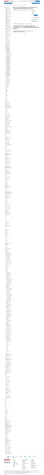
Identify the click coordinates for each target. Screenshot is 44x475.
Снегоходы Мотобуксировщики (8, 106)
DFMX (7, 347)
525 (6, 219)
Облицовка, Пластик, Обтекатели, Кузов (7, 171)
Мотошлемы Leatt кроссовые (8, 256)
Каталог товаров (7, 3)
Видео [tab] (19, 23)
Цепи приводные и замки (8, 214)
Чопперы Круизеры (7, 83)
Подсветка (7, 436)
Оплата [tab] (26, 23)
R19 (6, 241)
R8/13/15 (7, 235)
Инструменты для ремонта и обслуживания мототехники (8, 425)
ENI (5, 403)
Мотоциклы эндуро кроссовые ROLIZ (8, 70)
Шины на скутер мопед (7, 249)
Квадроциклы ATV (6, 101)
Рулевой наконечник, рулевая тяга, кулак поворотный (8, 192)
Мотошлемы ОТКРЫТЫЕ (8, 315)
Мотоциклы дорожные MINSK (8, 16)
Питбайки (6, 38)
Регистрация (38, 3)
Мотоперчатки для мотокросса (8, 367)
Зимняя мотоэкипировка (8, 259)
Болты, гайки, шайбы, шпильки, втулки (7, 123)
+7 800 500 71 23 (33, 462)
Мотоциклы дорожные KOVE (8, 13)
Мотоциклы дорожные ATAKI (8, 9)
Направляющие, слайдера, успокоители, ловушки (8, 167)
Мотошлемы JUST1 (8, 328)
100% (7, 346)
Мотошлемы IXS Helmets (9, 320)
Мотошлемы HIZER (8, 283)
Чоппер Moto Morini (8, 84)
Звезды (6, 148)
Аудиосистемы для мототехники (7, 422)
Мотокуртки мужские (8, 340)
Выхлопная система (7, 130)
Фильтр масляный (7, 209)
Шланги (6, 224)
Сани (5, 110)
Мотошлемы (6, 271)
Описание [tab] (15, 23)
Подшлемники (7, 266)
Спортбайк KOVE (8, 79)
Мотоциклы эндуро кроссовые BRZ (8, 49)
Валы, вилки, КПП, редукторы (8, 126)
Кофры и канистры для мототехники (7, 427)
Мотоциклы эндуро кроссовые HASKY (8, 61)
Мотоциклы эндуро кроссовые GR (8, 53)
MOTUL (6, 412)
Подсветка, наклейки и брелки (7, 432)
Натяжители (6, 170)
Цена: (32, 12)
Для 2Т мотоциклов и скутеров (8, 389)
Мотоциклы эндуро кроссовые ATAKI (8, 58)
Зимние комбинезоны (8, 260)
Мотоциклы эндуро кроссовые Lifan (8, 65)
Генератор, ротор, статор (8, 133)
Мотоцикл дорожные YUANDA (8, 23)
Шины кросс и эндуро (7, 248)
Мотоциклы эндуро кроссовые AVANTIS (8, 59)
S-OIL (5, 414)
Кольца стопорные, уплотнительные (7, 158)
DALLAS (6, 402)
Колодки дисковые (8, 381)
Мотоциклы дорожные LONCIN (8, 36)
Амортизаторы (7, 117)
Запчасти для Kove (7, 142)
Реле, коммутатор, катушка (8, 187)
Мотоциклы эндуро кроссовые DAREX (8, 75)
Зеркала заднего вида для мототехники (8, 424)
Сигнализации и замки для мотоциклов (8, 440)
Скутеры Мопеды (24, 461)
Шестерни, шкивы (7, 223)
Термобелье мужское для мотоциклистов (9, 355)
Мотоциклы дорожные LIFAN (8, 15)
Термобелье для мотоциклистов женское (8, 337)
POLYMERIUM (6, 413)
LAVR (5, 408)
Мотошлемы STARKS (8, 289)
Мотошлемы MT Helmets (9, 278)
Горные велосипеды (7, 446)
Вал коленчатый (7, 125)
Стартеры (6, 200)
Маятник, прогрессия (7, 163)
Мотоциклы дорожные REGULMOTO (8, 20)
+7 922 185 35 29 (30, 1)
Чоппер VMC (7, 85)
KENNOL (6, 418)
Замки (5, 147)
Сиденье (6, 199)
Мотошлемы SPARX (8, 298)
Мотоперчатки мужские (8, 341)
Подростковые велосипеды (8, 452)
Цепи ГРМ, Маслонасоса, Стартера (8, 211)
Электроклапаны (7, 229)
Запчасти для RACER (7, 116)
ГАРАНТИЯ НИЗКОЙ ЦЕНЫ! (35, 17)
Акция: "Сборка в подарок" (16, 464)
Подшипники (6, 179)
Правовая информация (15, 463)
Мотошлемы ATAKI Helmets (8, 275)
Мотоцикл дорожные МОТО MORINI (8, 25)
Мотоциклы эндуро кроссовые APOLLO (8, 56)
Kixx (5, 407)
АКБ (5, 374)
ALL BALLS (7, 385)
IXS (6, 352)
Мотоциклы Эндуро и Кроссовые (7, 44)
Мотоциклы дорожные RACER (8, 18)
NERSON (6, 419)
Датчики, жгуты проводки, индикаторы (8, 138)
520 (6, 218)
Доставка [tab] (29, 23)
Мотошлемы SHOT (8, 304)
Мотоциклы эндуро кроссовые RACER (8, 66)
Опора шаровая (7, 174)
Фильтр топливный (8, 397)
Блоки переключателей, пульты (8, 122)
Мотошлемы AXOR (8, 282)
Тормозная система (7, 204)
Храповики (6, 210)
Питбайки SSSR (7, 40)
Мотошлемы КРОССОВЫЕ (9, 288)
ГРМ (5, 135)
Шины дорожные (7, 244)
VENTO (6, 100)
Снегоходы (6, 111)
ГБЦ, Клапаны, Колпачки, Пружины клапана (8, 131)
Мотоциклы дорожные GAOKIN (8, 33)
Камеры (6, 234)
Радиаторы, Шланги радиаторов (7, 185)
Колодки (6, 379)
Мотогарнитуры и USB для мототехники (8, 429)
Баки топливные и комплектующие (7, 119)
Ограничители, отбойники (8, 173)
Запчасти (23, 464)
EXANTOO (7, 351)
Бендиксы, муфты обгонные (8, 120)
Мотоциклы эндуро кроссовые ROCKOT (8, 68)
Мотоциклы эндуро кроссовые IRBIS (8, 63)
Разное (6, 437)
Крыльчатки (6, 162)
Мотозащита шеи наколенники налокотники (9, 254)
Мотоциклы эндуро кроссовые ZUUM (8, 73)
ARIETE (6, 386)
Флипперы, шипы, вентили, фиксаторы (8, 243)
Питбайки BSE (7, 39)
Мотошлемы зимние (8, 261)
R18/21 (6, 240)
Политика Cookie (28, 472)
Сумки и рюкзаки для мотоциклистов (7, 442)
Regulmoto (7, 95)
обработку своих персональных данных (21, 473)
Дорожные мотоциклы (7, 8)
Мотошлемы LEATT (8, 297)
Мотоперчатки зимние (8, 265)
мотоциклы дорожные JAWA (8, 35)
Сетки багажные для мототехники (7, 439)
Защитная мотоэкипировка (8, 253)
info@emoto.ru (32, 464)
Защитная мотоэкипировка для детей (9, 359)
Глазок (6, 134)
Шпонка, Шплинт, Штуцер (8, 225)
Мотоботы (6, 270)
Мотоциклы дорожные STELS (8, 28)
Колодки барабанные (8, 380)
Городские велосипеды (8, 447)
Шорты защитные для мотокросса (8, 370)
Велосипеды (23, 469)
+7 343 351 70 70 (30, 0)
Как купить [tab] (22, 23)
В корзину (36, 15)
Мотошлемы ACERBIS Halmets (8, 301)
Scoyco (7, 342)
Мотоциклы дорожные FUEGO (8, 11)
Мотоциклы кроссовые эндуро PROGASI (8, 51)
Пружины (6, 184)
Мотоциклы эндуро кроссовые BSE (8, 46)
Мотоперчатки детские (8, 363)
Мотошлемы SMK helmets (8, 321)
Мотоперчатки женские (8, 332)
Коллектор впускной (7, 155)
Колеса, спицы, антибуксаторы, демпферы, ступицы (8, 154)
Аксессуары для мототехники (25, 468)
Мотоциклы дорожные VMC (8, 31)
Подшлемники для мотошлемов (8, 323)
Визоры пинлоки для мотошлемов (8, 286)
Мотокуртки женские (8, 333)
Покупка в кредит (15, 462)
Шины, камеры (6, 230)
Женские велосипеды (7, 451)
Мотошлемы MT (8, 327)
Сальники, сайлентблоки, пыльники (8, 196)
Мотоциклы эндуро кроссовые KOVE (8, 48)
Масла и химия (6, 398)
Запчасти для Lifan (7, 143)
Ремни (6, 188)
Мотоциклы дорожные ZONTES (8, 22)
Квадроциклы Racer (7, 105)
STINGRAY (7, 90)
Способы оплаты (15, 461)
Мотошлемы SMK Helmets (8, 285)
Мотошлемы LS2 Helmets (8, 277)
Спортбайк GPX (7, 78)
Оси (5, 175)
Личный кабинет (34, 3)
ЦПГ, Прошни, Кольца (7, 213)
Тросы (6, 205)
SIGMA (6, 89)
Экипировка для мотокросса (8, 364)
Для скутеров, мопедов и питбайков (8, 392)
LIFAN (6, 94)
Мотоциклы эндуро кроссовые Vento (8, 72)
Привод (6, 180)
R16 (6, 239)
